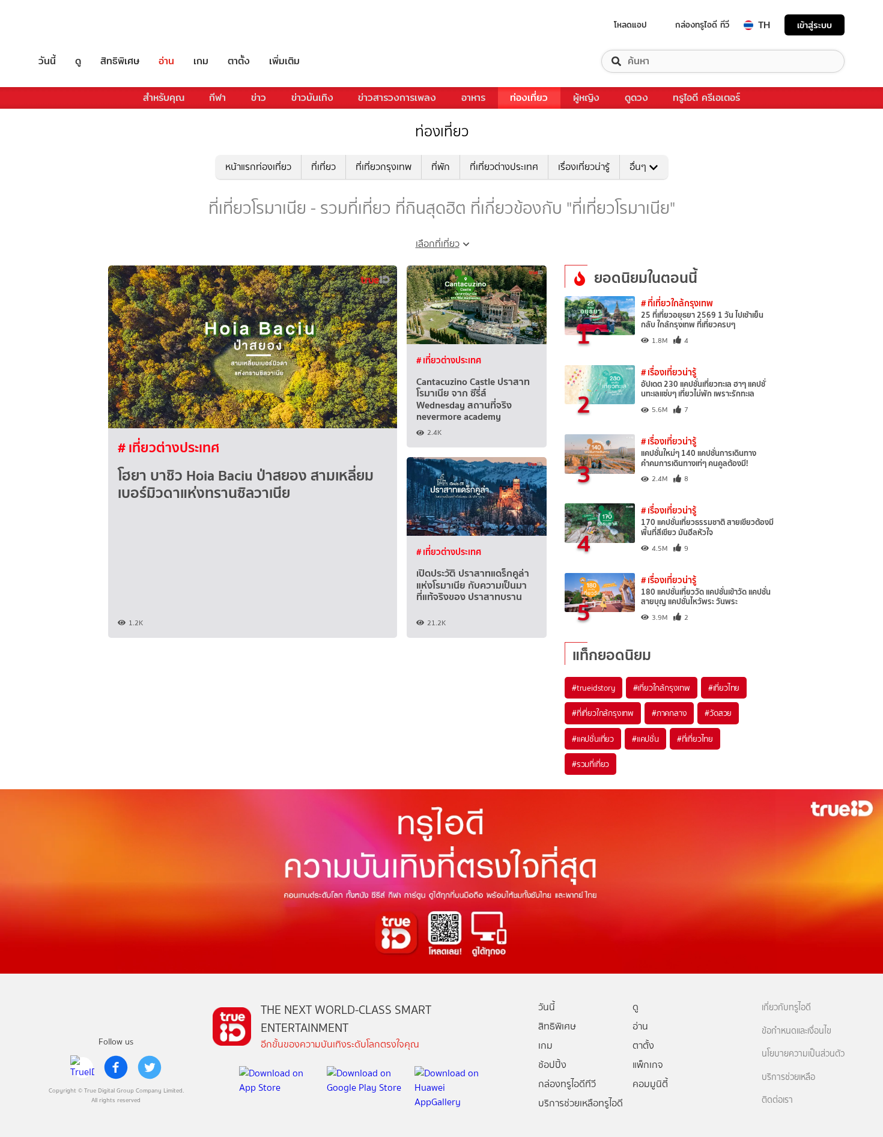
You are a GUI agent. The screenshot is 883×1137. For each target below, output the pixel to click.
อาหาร (473, 97)
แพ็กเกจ (648, 1065)
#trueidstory (593, 688)
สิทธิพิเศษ (119, 61)
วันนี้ (47, 61)
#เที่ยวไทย (723, 688)
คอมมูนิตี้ (650, 1084)
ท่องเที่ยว (529, 97)
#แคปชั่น (645, 739)
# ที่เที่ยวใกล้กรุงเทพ (677, 303)
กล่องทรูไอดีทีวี (567, 1084)
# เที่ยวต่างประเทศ (168, 447)
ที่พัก (440, 167)
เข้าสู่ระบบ (814, 25)
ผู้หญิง (586, 97)
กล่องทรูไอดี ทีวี (702, 25)
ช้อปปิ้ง (552, 1065)
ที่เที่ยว (323, 167)
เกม (200, 61)
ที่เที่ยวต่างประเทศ (504, 167)
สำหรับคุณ (163, 97)
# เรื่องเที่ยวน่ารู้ (668, 372)
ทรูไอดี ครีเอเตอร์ (706, 97)
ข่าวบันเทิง (312, 97)
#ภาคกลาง (669, 713)
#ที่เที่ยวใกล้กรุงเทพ (603, 713)
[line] (82, 1067)
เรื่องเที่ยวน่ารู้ (584, 167)
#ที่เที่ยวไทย (695, 739)
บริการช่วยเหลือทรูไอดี (580, 1103)
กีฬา (217, 97)
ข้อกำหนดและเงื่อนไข (796, 1031)
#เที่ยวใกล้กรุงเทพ (661, 688)
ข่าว (258, 97)
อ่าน (166, 61)
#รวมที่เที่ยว (590, 764)
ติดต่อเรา (777, 1100)
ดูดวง (636, 97)
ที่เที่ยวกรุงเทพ (383, 167)
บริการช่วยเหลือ (788, 1077)
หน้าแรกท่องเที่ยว (258, 167)
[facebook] (116, 1067)
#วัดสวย (718, 713)
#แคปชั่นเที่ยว (593, 739)
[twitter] (150, 1067)
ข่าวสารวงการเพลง (397, 97)
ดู (78, 61)
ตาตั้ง (239, 61)
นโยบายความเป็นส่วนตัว (803, 1054)
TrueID (74, 24)
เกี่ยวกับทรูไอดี (786, 1007)
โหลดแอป (630, 25)
